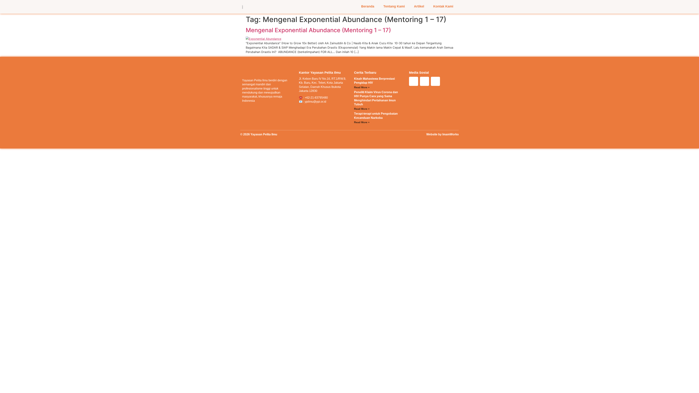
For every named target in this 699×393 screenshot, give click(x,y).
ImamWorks (450, 134)
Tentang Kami (394, 6)
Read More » (362, 87)
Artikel (419, 6)
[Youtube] (435, 81)
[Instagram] (413, 81)
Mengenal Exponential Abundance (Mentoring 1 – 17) (318, 30)
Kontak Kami (443, 6)
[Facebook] (424, 81)
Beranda (367, 6)
